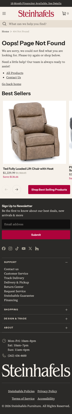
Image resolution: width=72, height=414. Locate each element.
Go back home (11, 84)
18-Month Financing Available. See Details (36, 3)
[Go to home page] (36, 13)
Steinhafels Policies (21, 391)
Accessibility (46, 398)
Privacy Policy (47, 391)
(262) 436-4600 (17, 355)
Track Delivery (14, 278)
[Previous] (6, 189)
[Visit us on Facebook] (4, 248)
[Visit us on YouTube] (23, 248)
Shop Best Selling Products (49, 189)
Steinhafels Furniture (26, 406)
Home (5, 31)
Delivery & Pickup (16, 282)
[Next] (16, 189)
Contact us (11, 269)
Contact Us (13, 77)
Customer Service (16, 273)
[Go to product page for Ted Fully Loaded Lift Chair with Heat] (34, 132)
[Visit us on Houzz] (37, 248)
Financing (11, 300)
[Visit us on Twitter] (30, 248)
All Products (14, 73)
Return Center (13, 287)
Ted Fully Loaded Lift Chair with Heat (28, 168)
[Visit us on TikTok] (17, 248)
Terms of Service (23, 398)
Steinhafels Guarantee (19, 296)
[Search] (4, 24)
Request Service (15, 291)
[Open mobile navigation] (4, 13)
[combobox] (38, 23)
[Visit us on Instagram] (10, 248)
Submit (36, 235)
